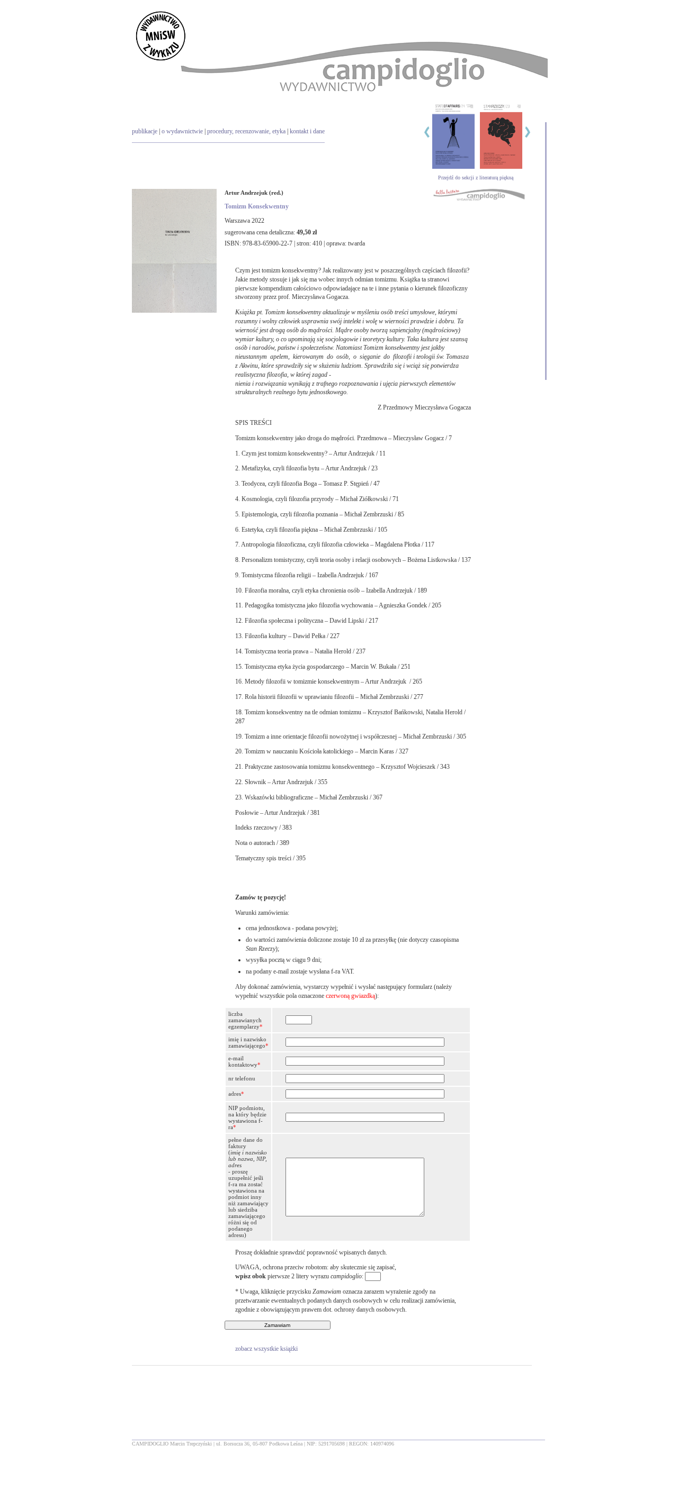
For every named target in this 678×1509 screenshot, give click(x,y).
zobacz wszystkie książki (266, 1348)
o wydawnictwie (182, 131)
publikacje (144, 131)
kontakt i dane (307, 131)
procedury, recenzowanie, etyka (246, 131)
